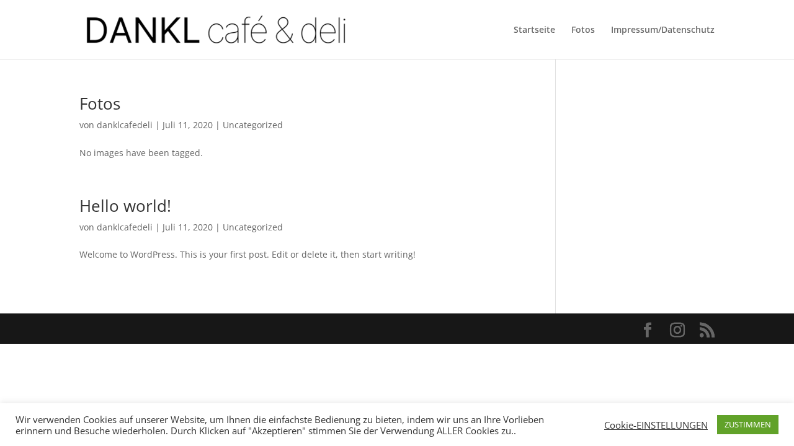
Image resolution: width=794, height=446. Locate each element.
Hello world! (125, 206)
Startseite (534, 30)
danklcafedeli (125, 125)
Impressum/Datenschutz (663, 30)
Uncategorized (253, 125)
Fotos (583, 30)
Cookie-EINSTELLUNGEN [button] (656, 425)
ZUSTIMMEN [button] (748, 424)
